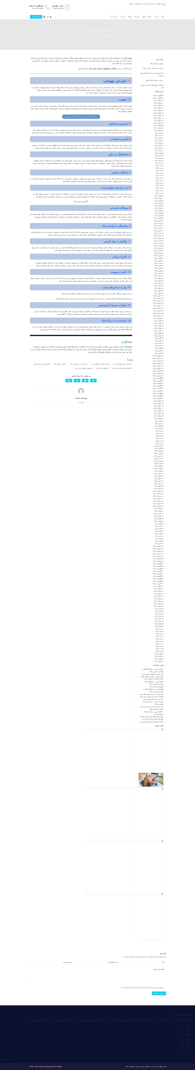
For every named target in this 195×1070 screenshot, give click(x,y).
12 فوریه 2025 (158, 263)
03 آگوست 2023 (158, 584)
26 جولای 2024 (158, 403)
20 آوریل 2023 (158, 659)
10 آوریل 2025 (158, 210)
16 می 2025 (159, 178)
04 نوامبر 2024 (158, 336)
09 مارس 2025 (158, 243)
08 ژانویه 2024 (158, 486)
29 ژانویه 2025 (158, 273)
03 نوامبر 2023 (158, 521)
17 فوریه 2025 (158, 261)
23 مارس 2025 (158, 228)
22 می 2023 (159, 636)
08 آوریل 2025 (158, 213)
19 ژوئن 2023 (159, 616)
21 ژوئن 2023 (159, 614)
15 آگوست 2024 (158, 388)
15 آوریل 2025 (158, 208)
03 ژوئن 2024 (159, 428)
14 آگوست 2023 (158, 576)
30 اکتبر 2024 (159, 338)
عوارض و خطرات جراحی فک (83, 368)
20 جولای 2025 (158, 110)
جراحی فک (85, 40)
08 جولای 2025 (158, 123)
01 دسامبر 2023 (158, 506)
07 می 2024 (159, 443)
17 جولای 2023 (158, 596)
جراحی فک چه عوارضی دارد (79, 364)
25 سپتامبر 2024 (158, 358)
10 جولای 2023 (158, 601)
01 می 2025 (159, 193)
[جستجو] (48, 17)
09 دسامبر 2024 (158, 311)
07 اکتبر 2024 (159, 351)
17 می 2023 (159, 639)
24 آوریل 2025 (158, 200)
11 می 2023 (159, 644)
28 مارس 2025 (158, 223)
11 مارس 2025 (158, 240)
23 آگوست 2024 (158, 383)
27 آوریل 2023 (158, 654)
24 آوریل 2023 (158, 656)
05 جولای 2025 (158, 128)
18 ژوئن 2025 (159, 143)
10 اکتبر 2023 (159, 538)
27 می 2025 (159, 165)
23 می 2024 (159, 433)
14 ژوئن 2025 (159, 148)
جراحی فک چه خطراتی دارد (100, 364)
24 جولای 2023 (158, 591)
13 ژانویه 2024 (158, 483)
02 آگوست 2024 (158, 398)
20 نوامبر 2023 (158, 511)
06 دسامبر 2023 (158, 501)
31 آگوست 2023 (158, 563)
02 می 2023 (159, 651)
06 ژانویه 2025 (158, 291)
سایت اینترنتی (67, 962)
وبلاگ (129, 17)
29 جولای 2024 (158, 401)
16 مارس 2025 (158, 235)
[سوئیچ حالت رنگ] (51, 17)
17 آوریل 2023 (158, 661)
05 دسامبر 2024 (158, 313)
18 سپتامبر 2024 (158, 363)
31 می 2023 (159, 629)
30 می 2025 (159, 163)
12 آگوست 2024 (158, 391)
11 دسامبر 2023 (158, 498)
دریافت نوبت (36, 17)
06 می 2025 (159, 188)
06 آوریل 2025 (158, 215)
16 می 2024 (159, 438)
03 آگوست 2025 (158, 95)
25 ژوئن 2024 (159, 423)
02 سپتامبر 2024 (158, 376)
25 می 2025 (159, 168)
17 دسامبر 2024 (158, 306)
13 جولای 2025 (158, 118)
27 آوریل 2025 (158, 198)
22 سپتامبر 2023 (158, 548)
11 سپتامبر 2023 (158, 556)
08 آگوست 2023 (158, 581)
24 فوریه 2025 (158, 255)
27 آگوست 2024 (158, 381)
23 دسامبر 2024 (158, 301)
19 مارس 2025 (158, 233)
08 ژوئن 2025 (159, 153)
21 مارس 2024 (158, 456)
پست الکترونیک (112, 962)
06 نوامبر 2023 (158, 518)
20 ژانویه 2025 (158, 281)
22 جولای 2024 (158, 406)
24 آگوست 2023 (158, 568)
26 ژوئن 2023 (159, 611)
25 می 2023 (159, 634)
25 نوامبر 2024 (158, 321)
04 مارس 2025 (158, 248)
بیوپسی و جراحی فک (156, 63)
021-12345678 (38, 8)
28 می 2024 (159, 431)
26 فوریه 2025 (158, 253)
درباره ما (122, 17)
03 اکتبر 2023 (159, 543)
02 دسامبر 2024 (158, 316)
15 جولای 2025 (158, 115)
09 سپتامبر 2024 (158, 371)
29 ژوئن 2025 (159, 133)
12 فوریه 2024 (158, 468)
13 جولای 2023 (158, 598)
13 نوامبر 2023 (158, 516)
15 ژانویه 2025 (158, 283)
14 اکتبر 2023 (159, 536)
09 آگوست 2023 (158, 578)
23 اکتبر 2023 (159, 528)
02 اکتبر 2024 (159, 353)
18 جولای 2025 (158, 113)
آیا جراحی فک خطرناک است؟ (122, 364)
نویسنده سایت (158, 669)
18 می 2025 (159, 175)
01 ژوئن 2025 (159, 160)
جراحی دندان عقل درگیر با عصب (153, 68)
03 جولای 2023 (158, 606)
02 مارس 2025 (158, 250)
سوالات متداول (147, 17)
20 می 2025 (159, 173)
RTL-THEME (57, 1066)
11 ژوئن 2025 (159, 150)
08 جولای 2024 (158, 416)
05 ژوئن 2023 (159, 626)
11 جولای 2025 (158, 120)
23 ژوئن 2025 (159, 138)
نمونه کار (136, 17)
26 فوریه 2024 (158, 463)
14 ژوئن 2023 (159, 619)
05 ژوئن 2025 (159, 155)
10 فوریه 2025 (158, 265)
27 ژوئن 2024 (159, 421)
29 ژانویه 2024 (158, 473)
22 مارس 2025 (158, 230)
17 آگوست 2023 (158, 574)
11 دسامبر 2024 (158, 308)
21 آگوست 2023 (158, 571)
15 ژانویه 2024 (158, 481)
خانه (162, 17)
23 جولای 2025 (158, 108)
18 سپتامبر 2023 (158, 551)
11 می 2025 (159, 183)
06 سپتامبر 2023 (158, 558)
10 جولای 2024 (158, 413)
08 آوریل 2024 (158, 448)
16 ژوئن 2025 (159, 145)
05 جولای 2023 (158, 604)
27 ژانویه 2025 (158, 275)
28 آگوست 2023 (158, 566)
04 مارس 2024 (158, 461)
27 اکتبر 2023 (159, 526)
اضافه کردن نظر (159, 969)
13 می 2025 (159, 180)
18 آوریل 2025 (158, 205)
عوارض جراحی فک (102, 368)
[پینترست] (77, 380)
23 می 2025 (159, 170)
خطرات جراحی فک (60, 364)
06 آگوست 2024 (158, 396)
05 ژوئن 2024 (159, 426)
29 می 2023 (159, 631)
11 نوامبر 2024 (158, 331)
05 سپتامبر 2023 (158, 561)
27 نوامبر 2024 (158, 318)
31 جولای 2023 (158, 586)
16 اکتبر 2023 (159, 533)
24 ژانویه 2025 (158, 278)
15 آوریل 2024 (158, 446)
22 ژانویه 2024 (158, 476)
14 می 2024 (159, 441)
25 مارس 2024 (158, 453)
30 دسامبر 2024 (158, 296)
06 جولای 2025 (158, 125)
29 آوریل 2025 (158, 195)
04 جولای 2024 (158, 418)
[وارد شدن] (44, 17)
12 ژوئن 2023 (159, 621)
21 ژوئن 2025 (159, 140)
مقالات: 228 (81, 402)
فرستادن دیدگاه (159, 993)
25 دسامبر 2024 (158, 298)
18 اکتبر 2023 (159, 531)
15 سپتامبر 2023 (158, 553)
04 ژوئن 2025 (159, 158)
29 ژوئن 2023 (159, 609)
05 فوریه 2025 (158, 268)
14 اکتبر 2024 (159, 346)
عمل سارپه (148, 701)
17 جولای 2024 (158, 408)
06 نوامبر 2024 (158, 333)
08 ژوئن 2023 (159, 624)
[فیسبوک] (93, 380)
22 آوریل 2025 (158, 203)
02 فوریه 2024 (158, 471)
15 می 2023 (159, 641)
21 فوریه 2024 (158, 466)
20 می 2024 (159, 436)
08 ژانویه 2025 (158, 288)
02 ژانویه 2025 (158, 293)
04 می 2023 (159, 649)
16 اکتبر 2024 (159, 343)
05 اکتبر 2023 (159, 541)
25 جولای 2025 (158, 105)
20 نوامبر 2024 (158, 323)
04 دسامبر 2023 (158, 503)
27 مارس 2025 (158, 225)
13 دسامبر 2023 (158, 496)
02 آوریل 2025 (158, 218)
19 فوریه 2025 (158, 258)
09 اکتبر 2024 (159, 348)
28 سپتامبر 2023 (158, 546)
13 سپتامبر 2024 (158, 368)
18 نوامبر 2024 (158, 326)
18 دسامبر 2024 (158, 303)
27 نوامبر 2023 (158, 508)
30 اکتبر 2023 (159, 523)
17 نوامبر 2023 (158, 513)
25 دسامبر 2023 (158, 491)
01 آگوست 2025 (158, 98)
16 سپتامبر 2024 (158, 366)
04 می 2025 (159, 190)
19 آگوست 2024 (158, 386)
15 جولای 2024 (158, 411)
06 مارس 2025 (158, 245)
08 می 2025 (159, 185)
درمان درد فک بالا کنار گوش (154, 80)
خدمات (156, 17)
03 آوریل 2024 (158, 451)
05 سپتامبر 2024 (158, 373)
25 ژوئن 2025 (159, 135)
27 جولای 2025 (158, 103)
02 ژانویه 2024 (158, 488)
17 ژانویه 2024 (158, 478)
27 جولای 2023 (158, 588)
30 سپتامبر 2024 (158, 356)
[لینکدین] (69, 380)
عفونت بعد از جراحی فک (42, 364)
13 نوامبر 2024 (158, 328)
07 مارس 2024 (158, 458)
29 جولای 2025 (158, 100)
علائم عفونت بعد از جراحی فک (122, 368)
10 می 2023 (159, 646)
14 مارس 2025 (158, 238)
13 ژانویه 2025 (158, 285)
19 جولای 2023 (158, 594)
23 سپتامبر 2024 (158, 361)
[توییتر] (85, 380)
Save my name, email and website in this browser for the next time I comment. (142, 987)
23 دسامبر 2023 (158, 493)
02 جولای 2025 (158, 130)
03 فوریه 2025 (158, 271)
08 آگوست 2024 (158, 393)
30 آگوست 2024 (158, 378)
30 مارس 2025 (158, 220)
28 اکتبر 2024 (159, 341)
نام (163, 962)
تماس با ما (113, 17)
